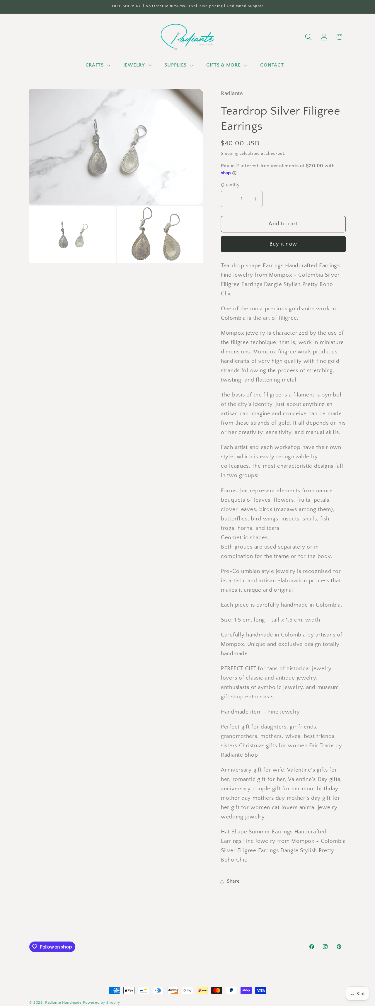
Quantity (230, 185)
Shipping (229, 153)
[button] (97, 65)
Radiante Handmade (63, 1002)
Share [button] (233, 881)
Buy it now (283, 244)
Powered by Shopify (101, 1002)
